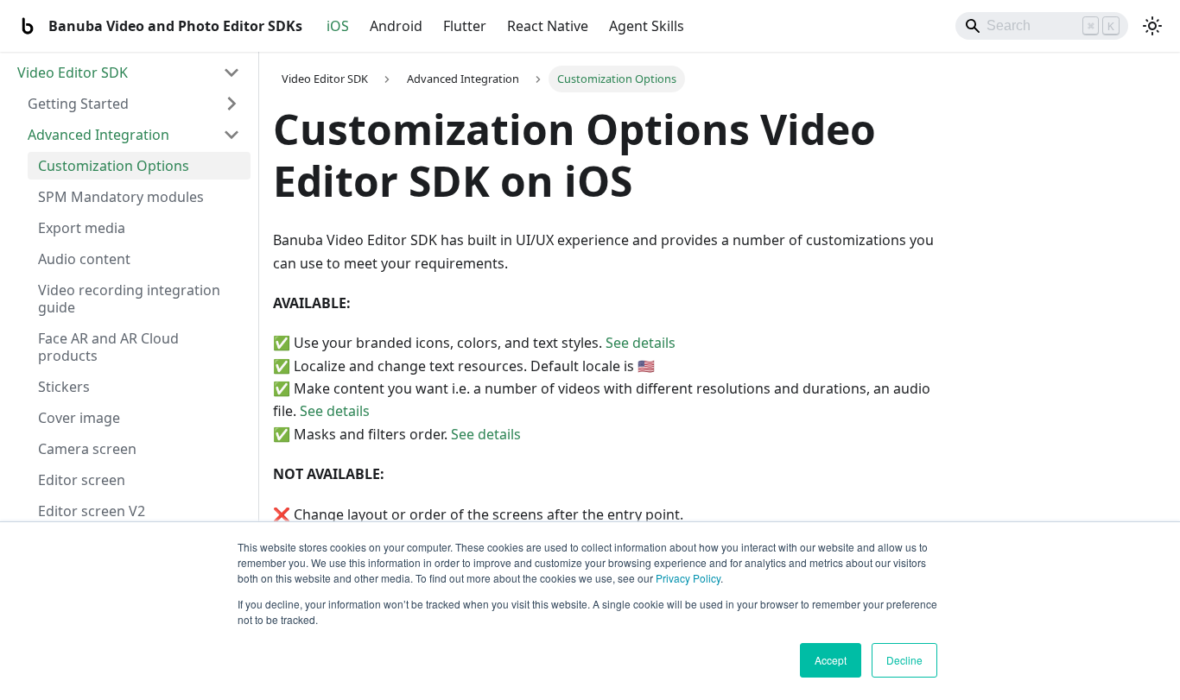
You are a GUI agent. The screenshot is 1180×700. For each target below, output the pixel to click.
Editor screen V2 (91, 510)
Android (396, 25)
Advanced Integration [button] (98, 134)
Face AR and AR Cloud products (108, 347)
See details (641, 342)
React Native (547, 25)
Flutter (464, 25)
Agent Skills (646, 25)
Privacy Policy (688, 578)
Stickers (64, 386)
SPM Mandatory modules (121, 196)
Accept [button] (831, 660)
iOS (338, 25)
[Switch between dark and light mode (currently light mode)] (1152, 26)
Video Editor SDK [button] (72, 72)
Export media (81, 227)
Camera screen (87, 448)
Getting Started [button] (78, 103)
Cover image (79, 417)
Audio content (84, 258)
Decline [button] (904, 660)
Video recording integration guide (129, 299)
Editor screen (81, 479)
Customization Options (113, 165)
